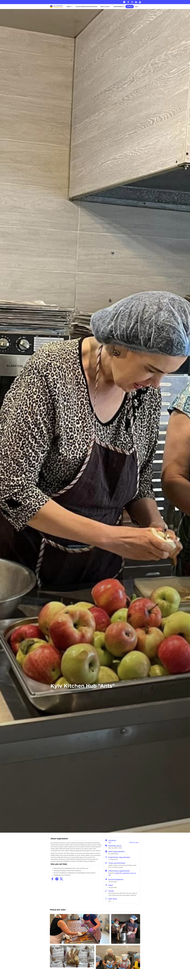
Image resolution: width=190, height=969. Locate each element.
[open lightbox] (80, 929)
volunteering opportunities (86, 6)
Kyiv (52, 690)
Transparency (118, 6)
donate (129, 6)
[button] (69, 6)
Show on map (134, 842)
